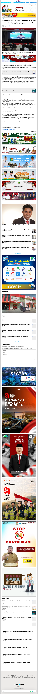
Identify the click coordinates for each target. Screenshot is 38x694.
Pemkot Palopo (12, 129)
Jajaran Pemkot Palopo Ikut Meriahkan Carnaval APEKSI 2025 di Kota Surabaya (15, 319)
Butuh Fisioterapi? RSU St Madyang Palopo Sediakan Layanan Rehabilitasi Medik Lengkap (17, 314)
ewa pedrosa (7, 25)
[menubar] (2, 1)
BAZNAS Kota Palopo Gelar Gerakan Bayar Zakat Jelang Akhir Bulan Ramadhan (15, 336)
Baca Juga (4, 202)
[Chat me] (19, 596)
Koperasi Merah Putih (5, 129)
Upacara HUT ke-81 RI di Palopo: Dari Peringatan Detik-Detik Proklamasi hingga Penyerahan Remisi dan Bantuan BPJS (15, 90)
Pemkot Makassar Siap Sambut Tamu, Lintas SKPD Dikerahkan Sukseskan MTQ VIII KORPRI (18, 666)
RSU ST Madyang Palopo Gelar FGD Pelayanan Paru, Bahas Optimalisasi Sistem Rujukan (16, 600)
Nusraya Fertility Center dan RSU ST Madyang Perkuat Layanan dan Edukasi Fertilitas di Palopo (16, 618)
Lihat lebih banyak (18, 253)
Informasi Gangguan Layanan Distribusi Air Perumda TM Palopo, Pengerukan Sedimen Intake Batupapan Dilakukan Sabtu (16, 623)
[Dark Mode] (36, 1)
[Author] (3, 26)
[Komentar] (3, 691)
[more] (35, 202)
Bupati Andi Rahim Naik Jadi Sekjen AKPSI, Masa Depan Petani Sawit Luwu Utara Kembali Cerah (15, 248)
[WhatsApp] (30, 691)
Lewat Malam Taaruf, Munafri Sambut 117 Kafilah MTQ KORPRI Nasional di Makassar (17, 639)
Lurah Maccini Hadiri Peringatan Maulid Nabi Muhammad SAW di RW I (15, 647)
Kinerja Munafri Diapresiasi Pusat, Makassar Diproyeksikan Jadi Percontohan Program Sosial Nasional (16, 242)
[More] (35, 227)
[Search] (34, 1)
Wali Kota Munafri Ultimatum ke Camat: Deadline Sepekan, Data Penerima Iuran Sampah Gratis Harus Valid (19, 643)
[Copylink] (32, 691)
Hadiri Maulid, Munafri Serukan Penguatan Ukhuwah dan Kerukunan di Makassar (16, 654)
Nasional (3, 18)
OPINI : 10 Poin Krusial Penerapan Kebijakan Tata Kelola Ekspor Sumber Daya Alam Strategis (17, 224)
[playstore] (21, 685)
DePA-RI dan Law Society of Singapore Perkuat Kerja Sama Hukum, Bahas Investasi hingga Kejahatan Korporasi (16, 230)
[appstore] (16, 685)
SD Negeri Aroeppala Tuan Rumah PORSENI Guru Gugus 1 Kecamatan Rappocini (16, 662)
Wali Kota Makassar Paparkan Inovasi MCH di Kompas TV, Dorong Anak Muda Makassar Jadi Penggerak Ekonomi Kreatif (18, 659)
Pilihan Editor (5, 291)
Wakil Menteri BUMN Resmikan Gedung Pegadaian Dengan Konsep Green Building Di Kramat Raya (16, 236)
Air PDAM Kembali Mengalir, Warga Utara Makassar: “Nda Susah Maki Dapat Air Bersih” (18, 631)
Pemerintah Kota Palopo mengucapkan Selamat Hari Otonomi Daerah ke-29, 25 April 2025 (16, 331)
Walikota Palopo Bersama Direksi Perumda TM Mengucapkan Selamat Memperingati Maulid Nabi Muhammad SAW (15, 72)
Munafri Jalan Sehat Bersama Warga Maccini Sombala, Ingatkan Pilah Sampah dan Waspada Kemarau (18, 635)
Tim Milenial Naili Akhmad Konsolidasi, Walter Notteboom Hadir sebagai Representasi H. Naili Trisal (16, 325)
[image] (34, 602)
